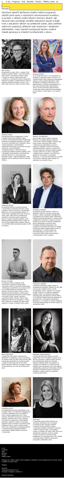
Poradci (39, 2)
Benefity (30, 2)
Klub (23, 2)
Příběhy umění (49, 2)
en (57, 2)
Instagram (11, 472)
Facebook (5, 472)
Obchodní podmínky (8, 475)
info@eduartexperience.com (10, 470)
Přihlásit (4, 465)
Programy (16, 2)
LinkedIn (17, 472)
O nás (8, 2)
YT (21, 472)
